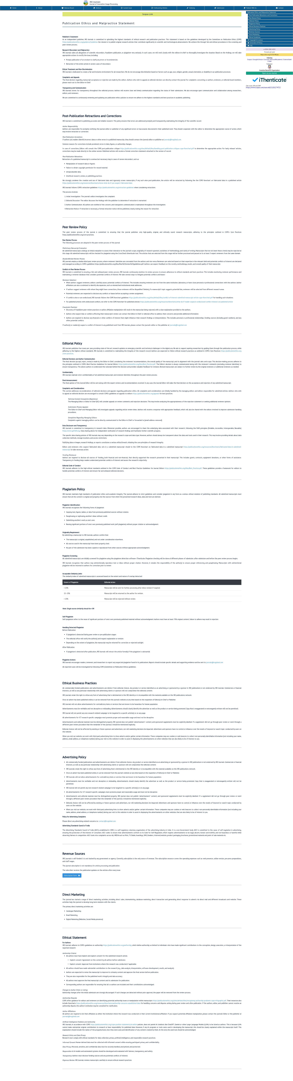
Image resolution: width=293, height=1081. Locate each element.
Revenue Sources (254, 32)
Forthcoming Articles (160, 8)
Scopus (249, 59)
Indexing (192, 8)
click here (157, 14)
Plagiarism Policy (254, 24)
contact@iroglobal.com (107, 821)
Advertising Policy (254, 29)
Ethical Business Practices (257, 26)
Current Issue (127, 8)
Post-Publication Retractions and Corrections (263, 15)
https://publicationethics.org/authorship (117, 945)
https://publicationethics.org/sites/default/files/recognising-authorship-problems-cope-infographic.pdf (189, 1000)
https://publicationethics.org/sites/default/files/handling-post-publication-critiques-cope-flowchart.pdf (157, 148)
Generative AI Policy (256, 43)
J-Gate (269, 61)
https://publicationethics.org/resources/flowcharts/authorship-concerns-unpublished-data (108, 1003)
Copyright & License (256, 40)
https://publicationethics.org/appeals (146, 393)
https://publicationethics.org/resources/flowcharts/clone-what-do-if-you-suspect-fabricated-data (97, 183)
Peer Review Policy (255, 18)
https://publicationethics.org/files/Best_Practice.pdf (136, 364)
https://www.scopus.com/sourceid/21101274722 (263, 87)
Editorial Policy (254, 21)
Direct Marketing (254, 35)
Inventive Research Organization (269, 70)
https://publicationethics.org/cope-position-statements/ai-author (114, 1024)
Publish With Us (251, 8)
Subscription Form (70, 875)
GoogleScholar (258, 59)
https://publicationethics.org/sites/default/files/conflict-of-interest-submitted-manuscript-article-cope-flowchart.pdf (171, 298)
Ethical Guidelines (254, 37)
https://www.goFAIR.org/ (71, 431)
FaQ (251, 46)
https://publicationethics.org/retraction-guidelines (116, 187)
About (40, 8)
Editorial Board (69, 8)
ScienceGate (287, 59)
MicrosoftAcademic (276, 59)
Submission (220, 8)
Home (14, 8)
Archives (98, 8)
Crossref (266, 59)
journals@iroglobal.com (172, 139)
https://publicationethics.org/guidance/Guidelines (80, 42)
